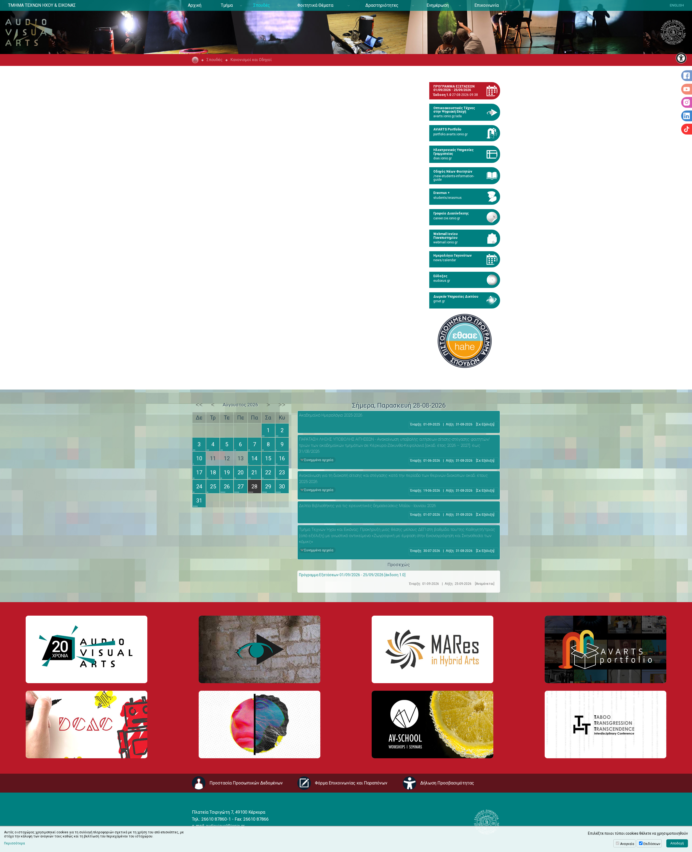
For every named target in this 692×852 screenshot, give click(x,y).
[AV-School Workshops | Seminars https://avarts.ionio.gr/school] (432, 724)
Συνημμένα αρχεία (318, 460)
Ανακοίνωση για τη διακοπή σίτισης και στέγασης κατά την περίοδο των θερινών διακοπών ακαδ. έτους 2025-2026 (393, 478)
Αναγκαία (627, 844)
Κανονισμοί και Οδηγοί (251, 60)
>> (281, 405)
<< (199, 405)
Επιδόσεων (651, 844)
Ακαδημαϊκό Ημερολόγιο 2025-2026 (330, 415)
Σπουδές (261, 5)
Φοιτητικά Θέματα (315, 5)
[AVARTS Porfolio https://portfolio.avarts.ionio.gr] (605, 649)
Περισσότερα (14, 843)
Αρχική (194, 5)
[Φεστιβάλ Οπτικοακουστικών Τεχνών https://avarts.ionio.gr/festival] (259, 724)
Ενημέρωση (438, 5)
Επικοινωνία (486, 5)
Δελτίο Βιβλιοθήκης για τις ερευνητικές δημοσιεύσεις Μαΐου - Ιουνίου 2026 (367, 505)
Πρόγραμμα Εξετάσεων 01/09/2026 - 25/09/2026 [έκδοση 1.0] (352, 575)
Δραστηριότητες (381, 5)
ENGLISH (677, 5)
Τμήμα (227, 5)
